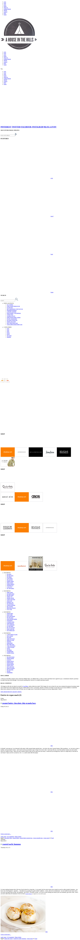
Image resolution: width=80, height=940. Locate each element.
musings (9, 337)
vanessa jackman (11, 605)
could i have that (11, 599)
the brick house (10, 657)
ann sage (9, 637)
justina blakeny (10, 584)
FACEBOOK (26, 127)
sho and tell (9, 580)
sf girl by (9, 659)
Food (52, 838)
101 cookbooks (10, 624)
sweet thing (9, 578)
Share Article (18, 836)
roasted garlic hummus (11, 844)
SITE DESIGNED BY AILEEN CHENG (11, 691)
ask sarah (9, 335)
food (8, 330)
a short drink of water (12, 634)
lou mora (9, 574)
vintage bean (10, 314)
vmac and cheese (11, 645)
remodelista (9, 672)
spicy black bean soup (12, 323)
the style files (10, 669)
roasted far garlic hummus (19, 938)
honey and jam (10, 629)
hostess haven (10, 661)
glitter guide (10, 592)
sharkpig (9, 641)
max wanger (10, 636)
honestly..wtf (10, 602)
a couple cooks (10, 622)
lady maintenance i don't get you (15, 309)
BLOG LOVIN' (50, 127)
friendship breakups (12, 310)
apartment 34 (10, 585)
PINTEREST (6, 127)
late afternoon (10, 603)
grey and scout (10, 667)
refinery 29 (9, 596)
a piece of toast (10, 647)
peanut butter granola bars (26, 838)
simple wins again (11, 321)
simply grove (10, 665)
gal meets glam (10, 593)
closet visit (9, 601)
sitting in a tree (10, 640)
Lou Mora (25, 686)
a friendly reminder (11, 311)
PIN (52, 745)
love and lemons (11, 616)
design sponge (10, 658)
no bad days (10, 307)
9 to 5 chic (9, 609)
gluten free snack (8, 938)
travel (8, 334)
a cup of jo (9, 587)
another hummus (29, 893)
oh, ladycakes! (10, 588)
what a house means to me (13, 306)
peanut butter (16, 838)
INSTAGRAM (38, 127)
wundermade (10, 651)
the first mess (10, 575)
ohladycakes (10, 613)
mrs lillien (9, 650)
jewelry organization (12, 319)
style (8, 328)
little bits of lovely (11, 608)
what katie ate (10, 623)
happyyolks (10, 615)
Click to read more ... (6, 834)
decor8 (8, 671)
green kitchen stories (12, 619)
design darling (10, 664)
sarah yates (3, 836)
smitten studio (10, 581)
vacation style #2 (11, 316)
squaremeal (9, 620)
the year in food (11, 627)
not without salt (10, 630)
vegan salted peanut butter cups (14, 324)
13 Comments (10, 937)
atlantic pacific (10, 598)
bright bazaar (10, 662)
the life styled (10, 595)
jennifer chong (10, 653)
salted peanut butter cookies (13, 317)
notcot (8, 648)
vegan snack (46, 838)
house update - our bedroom (14, 313)
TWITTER (16, 127)
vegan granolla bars (38, 838)
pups (8, 331)
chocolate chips (8, 838)
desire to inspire (11, 668)
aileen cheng (10, 582)
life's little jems (10, 644)
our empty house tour (12, 320)
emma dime (10, 643)
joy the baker (10, 626)
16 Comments (10, 836)
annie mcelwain (11, 638)
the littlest (9, 577)
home (8, 332)
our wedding (10, 304)
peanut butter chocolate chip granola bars (19, 703)
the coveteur (10, 606)
